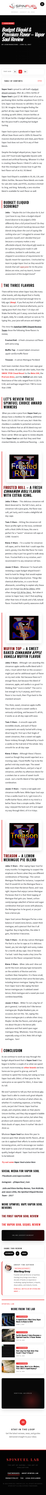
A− (15, 72)
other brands (30, 1067)
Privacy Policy (12, 1478)
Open (40, 81)
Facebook (9, 1253)
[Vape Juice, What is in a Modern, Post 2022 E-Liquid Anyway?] (8, 1366)
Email (24, 1253)
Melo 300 (35, 373)
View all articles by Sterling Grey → (27, 1290)
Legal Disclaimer (32, 1478)
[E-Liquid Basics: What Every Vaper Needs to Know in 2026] (8, 1319)
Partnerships (14, 1473)
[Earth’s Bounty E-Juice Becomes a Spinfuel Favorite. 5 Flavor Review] (8, 1335)
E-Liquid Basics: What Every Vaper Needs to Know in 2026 (28, 1320)
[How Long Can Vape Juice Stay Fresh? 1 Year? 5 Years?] (8, 1350)
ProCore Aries (8, 377)
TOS (21, 1478)
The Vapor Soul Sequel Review (21, 1224)
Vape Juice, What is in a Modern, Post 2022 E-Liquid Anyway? (28, 1367)
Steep (12, 302)
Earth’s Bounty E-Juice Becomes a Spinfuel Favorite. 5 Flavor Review (28, 1336)
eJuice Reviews (9, 23)
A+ (25, 72)
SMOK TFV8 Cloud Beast (13, 373)
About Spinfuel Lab (30, 1473)
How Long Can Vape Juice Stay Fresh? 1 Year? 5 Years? (27, 1351)
